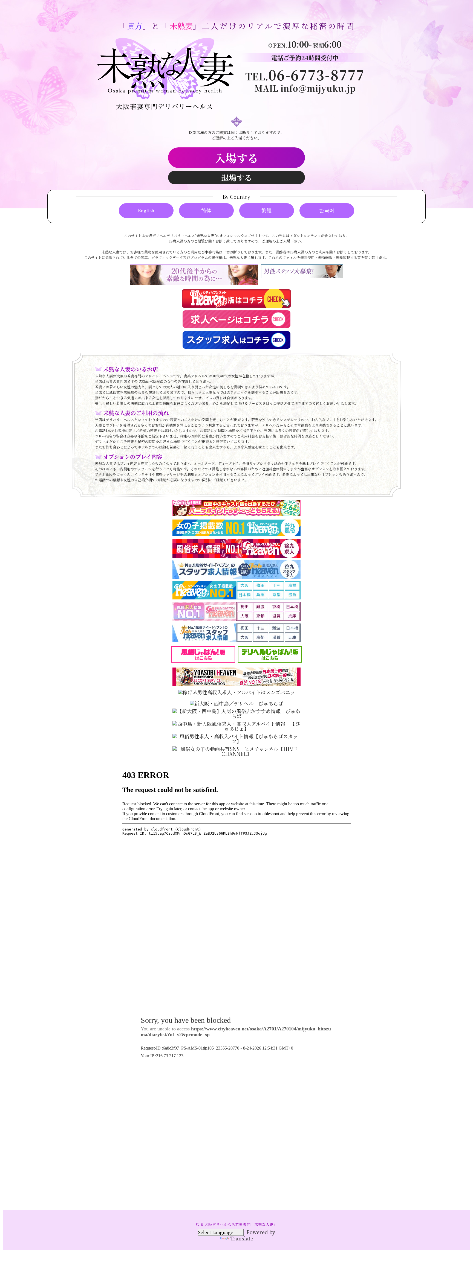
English (146, 210)
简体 (206, 210)
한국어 (326, 210)
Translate (241, 1238)
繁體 (266, 210)
